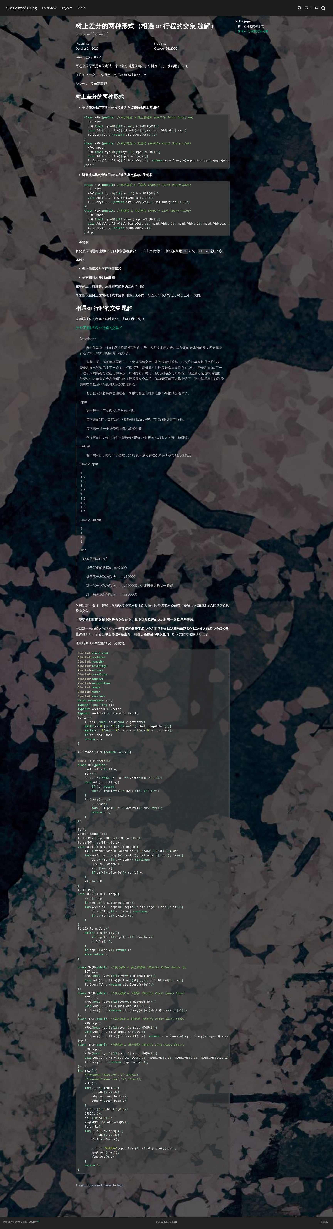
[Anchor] (128, 96)
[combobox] (323, 8)
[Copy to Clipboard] (227, 650)
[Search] (323, 8)
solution (100, 34)
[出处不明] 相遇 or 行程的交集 (97, 328)
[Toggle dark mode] (316, 8)
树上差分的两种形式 (251, 26)
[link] (308, 7)
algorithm (83, 34)
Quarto (32, 1221)
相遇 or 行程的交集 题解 (253, 31)
